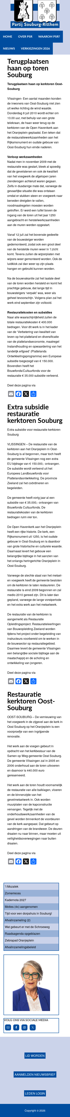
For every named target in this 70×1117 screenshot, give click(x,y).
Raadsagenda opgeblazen (22, 933)
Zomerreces (13, 893)
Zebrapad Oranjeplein (19, 940)
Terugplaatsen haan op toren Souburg (28, 68)
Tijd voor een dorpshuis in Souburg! (28, 913)
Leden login (35, 1093)
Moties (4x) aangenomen (21, 906)
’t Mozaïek (11, 886)
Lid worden (35, 1055)
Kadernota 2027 (15, 900)
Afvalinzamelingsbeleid (20, 947)
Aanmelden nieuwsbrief (35, 1074)
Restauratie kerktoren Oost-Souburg (31, 701)
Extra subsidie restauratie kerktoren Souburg (35, 414)
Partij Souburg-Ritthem (35, 15)
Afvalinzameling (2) (17, 920)
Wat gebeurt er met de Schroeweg (27, 927)
